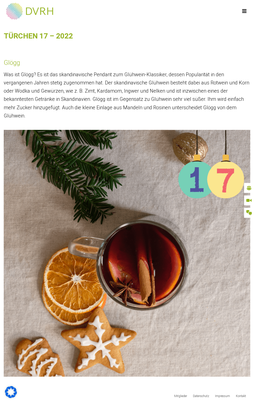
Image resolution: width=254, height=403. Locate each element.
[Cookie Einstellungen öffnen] (11, 396)
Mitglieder (180, 396)
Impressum (222, 396)
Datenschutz (201, 396)
